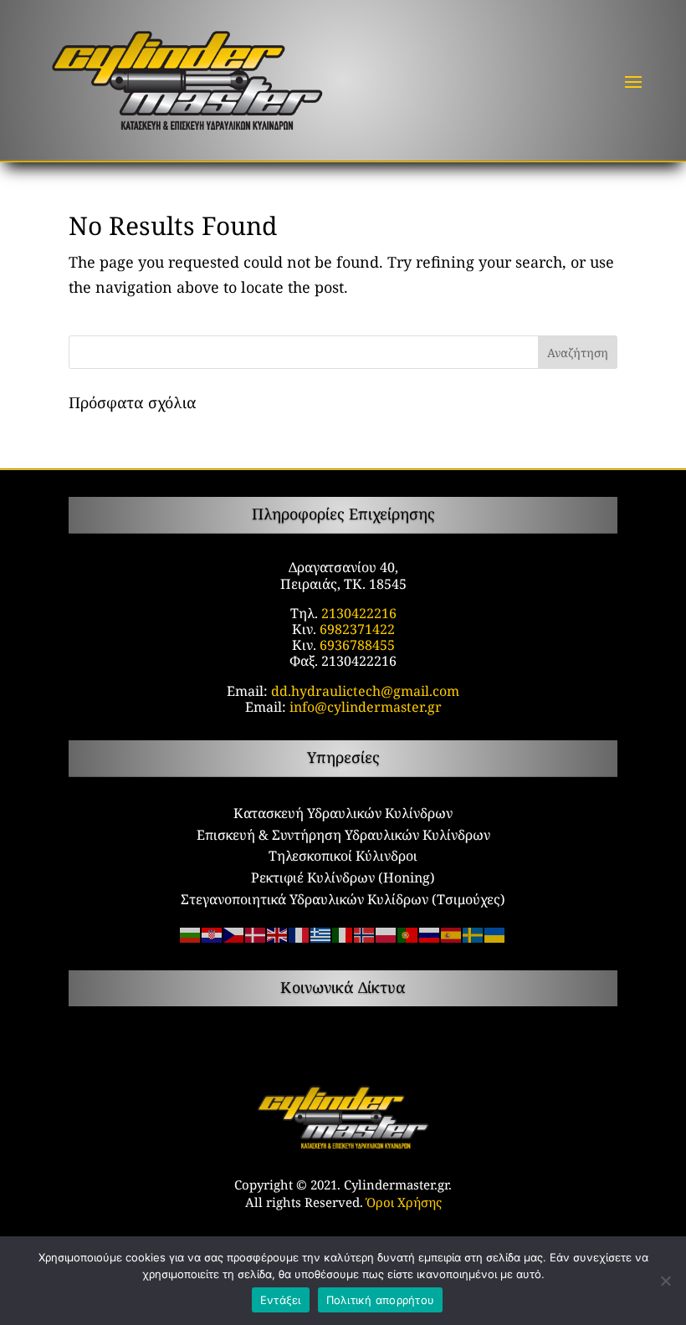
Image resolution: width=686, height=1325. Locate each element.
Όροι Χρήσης (404, 1202)
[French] (299, 933)
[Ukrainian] (495, 933)
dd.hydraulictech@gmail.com (365, 691)
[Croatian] (212, 933)
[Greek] (321, 933)
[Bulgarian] (191, 933)
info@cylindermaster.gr (365, 707)
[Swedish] (473, 933)
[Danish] (256, 933)
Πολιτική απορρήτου (380, 1300)
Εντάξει (280, 1300)
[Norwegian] (365, 933)
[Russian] (430, 933)
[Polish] (386, 933)
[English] (278, 933)
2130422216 (359, 613)
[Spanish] (452, 933)
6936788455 (357, 645)
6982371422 (357, 629)
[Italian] (343, 933)
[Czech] (234, 933)
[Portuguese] (408, 933)
